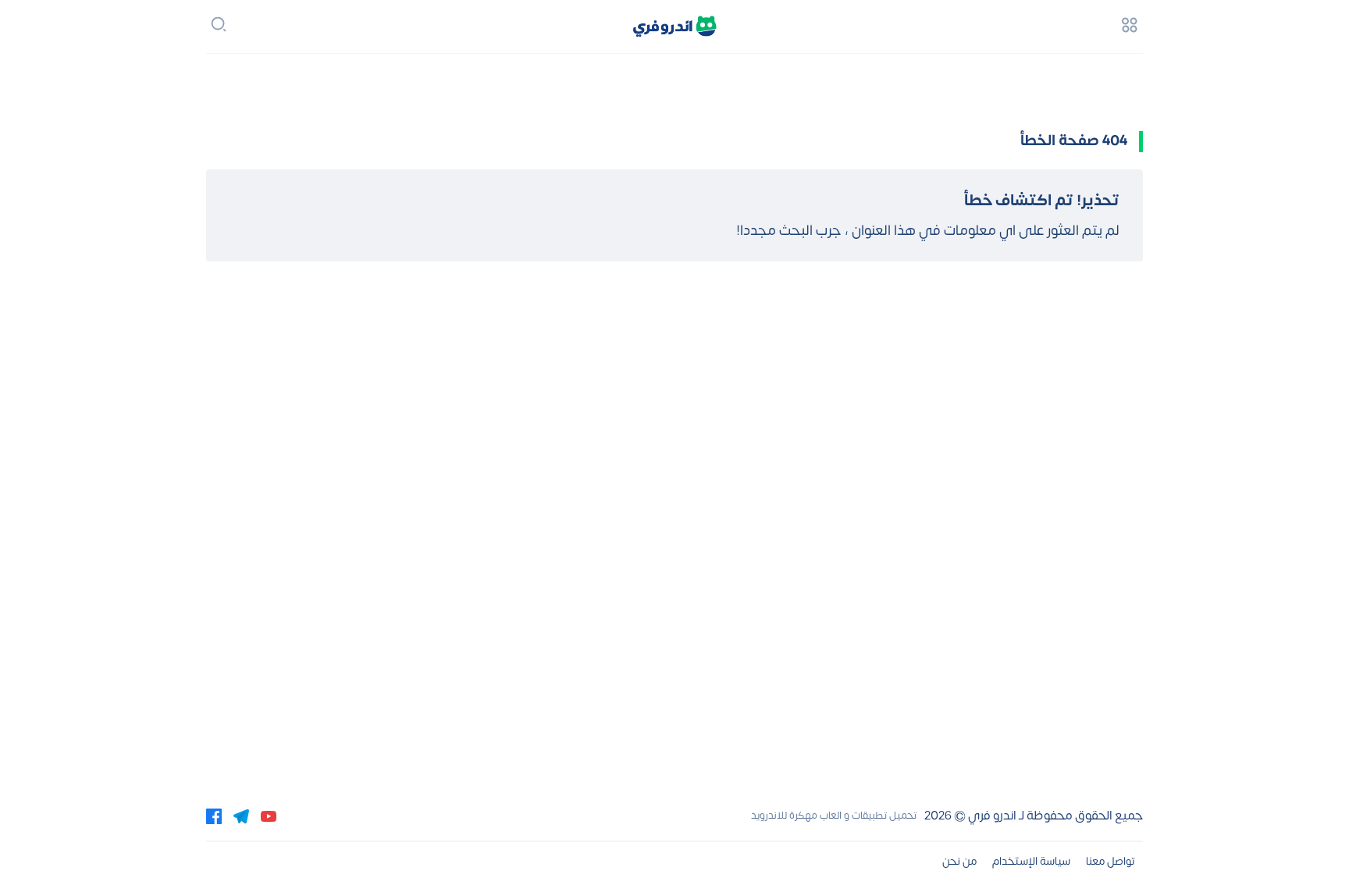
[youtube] (268, 816)
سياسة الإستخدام (1031, 861)
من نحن (959, 861)
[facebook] (214, 816)
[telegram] (241, 816)
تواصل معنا (1110, 861)
